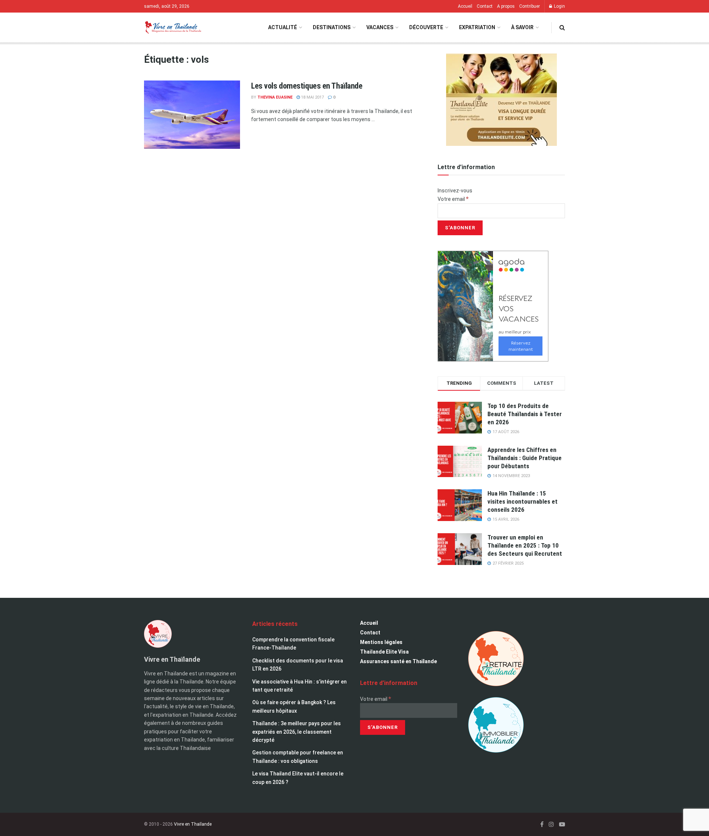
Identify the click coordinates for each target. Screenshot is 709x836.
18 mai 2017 (312, 97)
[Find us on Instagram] (551, 824)
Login (559, 6)
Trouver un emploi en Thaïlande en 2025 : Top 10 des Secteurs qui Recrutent (524, 545)
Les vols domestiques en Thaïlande (306, 85)
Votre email (453, 199)
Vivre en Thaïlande (193, 824)
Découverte (426, 27)
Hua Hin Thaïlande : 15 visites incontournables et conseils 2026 (522, 501)
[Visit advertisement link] (501, 100)
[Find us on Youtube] (562, 824)
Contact (485, 6)
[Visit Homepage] (172, 27)
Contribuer (529, 6)
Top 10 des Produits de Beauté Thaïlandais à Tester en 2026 (524, 414)
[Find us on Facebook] (542, 824)
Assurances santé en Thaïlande (398, 661)
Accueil (465, 6)
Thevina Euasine (274, 97)
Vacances (379, 27)
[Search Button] (562, 27)
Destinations (331, 27)
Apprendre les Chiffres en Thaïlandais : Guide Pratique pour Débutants (524, 458)
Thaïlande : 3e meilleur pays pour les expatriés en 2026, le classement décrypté (296, 731)
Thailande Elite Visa (384, 652)
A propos (506, 6)
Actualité (282, 27)
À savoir (522, 27)
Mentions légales (381, 642)
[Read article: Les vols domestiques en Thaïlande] (192, 114)
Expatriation (477, 27)
